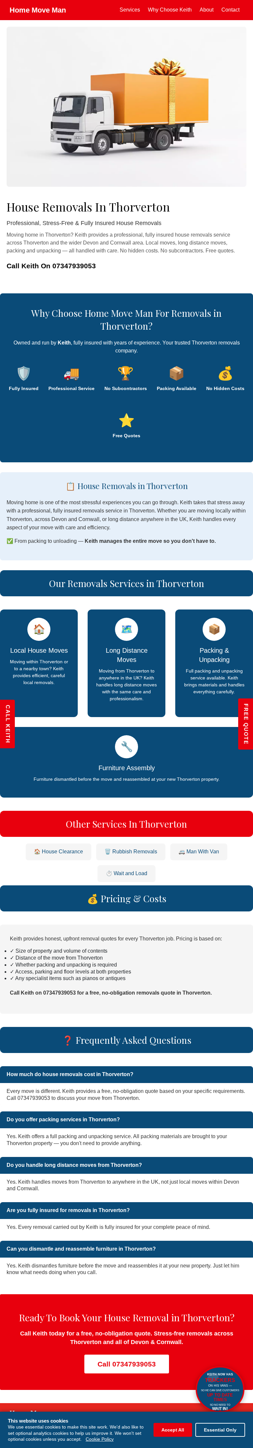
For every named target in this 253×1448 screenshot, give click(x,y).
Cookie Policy (100, 1439)
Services (130, 10)
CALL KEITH (8, 724)
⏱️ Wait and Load (126, 873)
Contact (230, 10)
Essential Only (220, 1429)
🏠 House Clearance (58, 851)
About (206, 10)
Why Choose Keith (170, 10)
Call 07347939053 (127, 1364)
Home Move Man (38, 10)
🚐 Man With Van (199, 851)
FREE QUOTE (246, 724)
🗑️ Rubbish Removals (130, 851)
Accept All (172, 1429)
